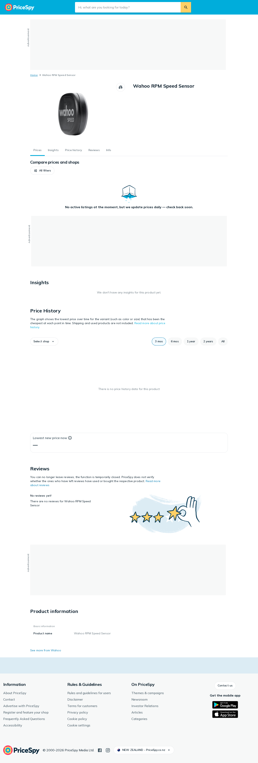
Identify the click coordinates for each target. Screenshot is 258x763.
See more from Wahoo (45, 650)
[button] (42, 171)
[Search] (186, 7)
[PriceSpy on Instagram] (107, 750)
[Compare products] (120, 87)
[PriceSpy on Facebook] (99, 750)
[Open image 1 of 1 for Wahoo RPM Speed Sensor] (73, 113)
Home (34, 75)
